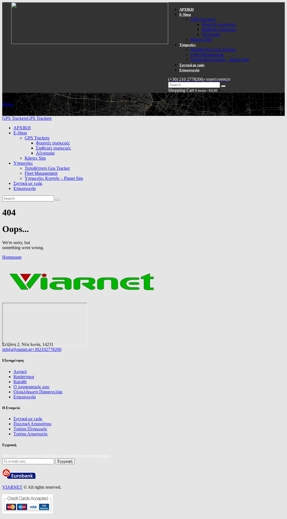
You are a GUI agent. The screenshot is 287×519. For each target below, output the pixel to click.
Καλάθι (20, 381)
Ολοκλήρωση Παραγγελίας (38, 391)
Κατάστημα (23, 376)
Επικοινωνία (24, 396)
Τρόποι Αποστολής (30, 433)
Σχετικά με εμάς (27, 418)
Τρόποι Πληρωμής (30, 428)
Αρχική (20, 371)
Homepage (12, 257)
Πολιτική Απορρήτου (32, 423)
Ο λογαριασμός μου (31, 386)
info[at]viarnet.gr (17, 349)
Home (7, 104)
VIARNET (12, 487)
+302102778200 (46, 349)
